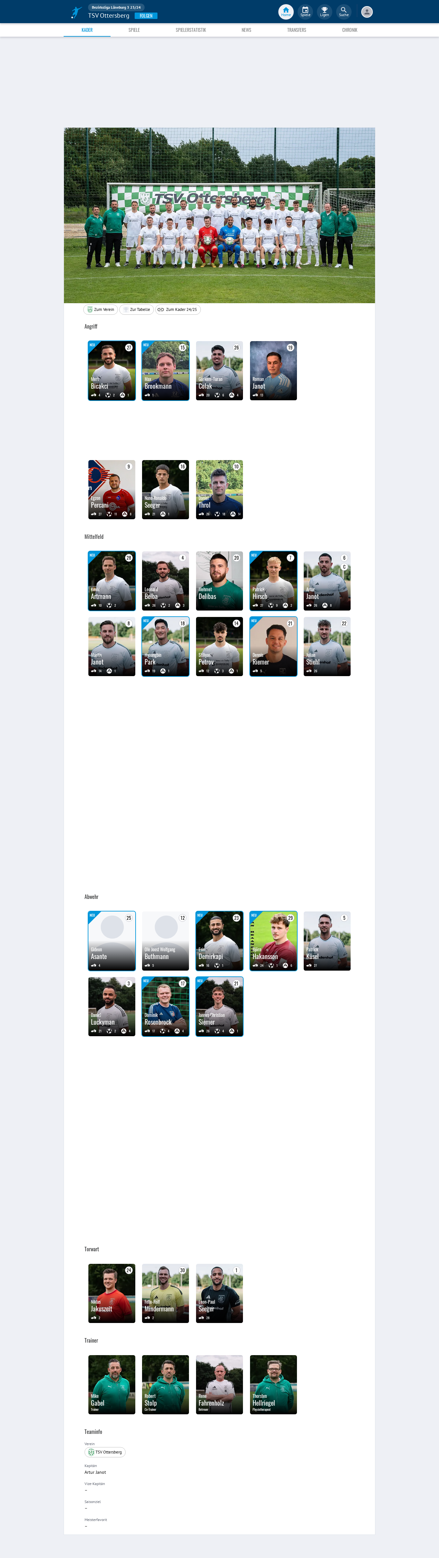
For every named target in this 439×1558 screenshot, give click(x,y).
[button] (136, 309)
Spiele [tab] (134, 29)
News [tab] (246, 29)
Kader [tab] (87, 29)
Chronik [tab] (349, 29)
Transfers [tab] (296, 29)
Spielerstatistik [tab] (191, 29)
